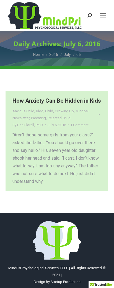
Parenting (38, 118)
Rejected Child (59, 118)
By (27, 125)
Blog (39, 111)
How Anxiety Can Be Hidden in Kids (56, 100)
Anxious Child (23, 111)
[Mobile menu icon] (102, 15)
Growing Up (64, 111)
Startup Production (66, 282)
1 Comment (79, 125)
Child (49, 111)
